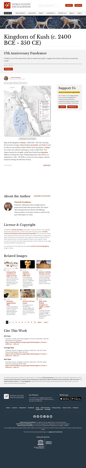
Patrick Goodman (16, 77)
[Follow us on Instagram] (47, 417)
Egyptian (44, 152)
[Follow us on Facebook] (34, 417)
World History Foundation (28, 422)
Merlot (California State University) (58, 379)
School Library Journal (11, 381)
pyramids (34, 145)
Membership (72, 107)
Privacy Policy (56, 407)
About (71, 13)
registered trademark (55, 432)
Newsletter (22, 407)
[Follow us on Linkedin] (44, 417)
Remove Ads (47, 165)
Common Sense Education (12, 379)
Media (41, 13)
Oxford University (47, 377)
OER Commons (74, 379)
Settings (47, 409)
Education (31, 13)
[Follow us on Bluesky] (41, 417)
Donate (62, 107)
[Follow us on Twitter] (38, 417)
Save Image (8, 83)
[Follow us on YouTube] (51, 417)
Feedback (31, 407)
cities (22, 145)
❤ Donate (8, 69)
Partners (75, 407)
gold (21, 152)
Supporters (39, 409)
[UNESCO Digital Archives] (43, 444)
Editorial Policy (45, 407)
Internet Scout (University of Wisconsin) (34, 379)
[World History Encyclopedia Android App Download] (76, 399)
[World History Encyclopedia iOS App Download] (65, 399)
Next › (40, 322)
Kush (23, 142)
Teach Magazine (26, 381)
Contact (14, 407)
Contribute (50, 13)
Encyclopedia (20, 13)
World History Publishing (24, 424)
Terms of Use (66, 407)
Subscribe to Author (20, 83)
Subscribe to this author (42, 196)
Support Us (62, 13)
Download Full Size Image (27, 139)
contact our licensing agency (40, 246)
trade (44, 145)
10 (35, 322)
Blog (37, 407)
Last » (46, 322)
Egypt (48, 147)
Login (79, 13)
